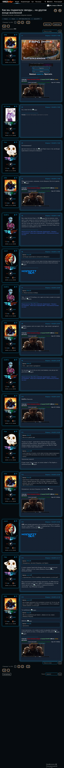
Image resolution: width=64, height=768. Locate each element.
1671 (14, 129)
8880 (14, 56)
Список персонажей (32, 82)
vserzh (6, 251)
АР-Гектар (7, 106)
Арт (33, 2)
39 (14, 168)
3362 (14, 164)
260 (15, 60)
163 (28, 22)
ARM (15, 29)
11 (23, 432)
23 (14, 133)
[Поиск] (45, 1)
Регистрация (58, 2)
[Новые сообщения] (55, 10)
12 (23, 474)
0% (7, 56)
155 (15, 277)
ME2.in (52, 79)
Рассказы (38, 2)
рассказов (24, 81)
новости (39, 74)
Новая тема (47, 24)
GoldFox (6, 215)
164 (4, 26)
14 (23, 558)
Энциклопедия (25, 2)
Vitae (5, 142)
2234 (14, 237)
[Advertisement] (42, 678)
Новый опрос (57, 24)
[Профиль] (14, 35)
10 (23, 396)
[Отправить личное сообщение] (16, 34)
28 (14, 241)
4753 (14, 273)
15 (23, 597)
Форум (17, 2)
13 (23, 522)
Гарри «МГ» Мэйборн (55, 82)
